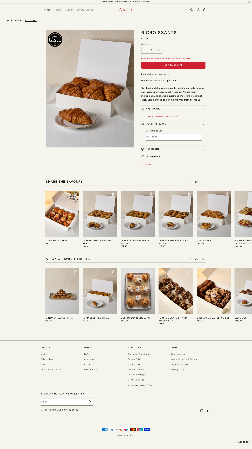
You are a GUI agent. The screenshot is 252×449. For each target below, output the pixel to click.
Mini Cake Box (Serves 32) (214, 317)
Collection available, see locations (162, 116)
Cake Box (241, 317)
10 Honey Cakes (55, 317)
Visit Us (44, 354)
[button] (49, 10)
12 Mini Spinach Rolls (135, 240)
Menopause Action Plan (140, 385)
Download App (178, 354)
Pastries (18, 20)
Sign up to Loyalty (180, 364)
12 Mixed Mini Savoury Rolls (97, 242)
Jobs (43, 364)
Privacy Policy (135, 364)
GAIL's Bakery (129, 435)
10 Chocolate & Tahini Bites (173, 319)
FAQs (87, 354)
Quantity (145, 44)
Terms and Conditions (139, 354)
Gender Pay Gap (136, 380)
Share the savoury (64, 181)
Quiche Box (204, 240)
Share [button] (148, 164)
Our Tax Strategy (136, 374)
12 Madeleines (92, 317)
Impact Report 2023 (51, 369)
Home (9, 20)
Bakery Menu (47, 359)
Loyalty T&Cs (177, 369)
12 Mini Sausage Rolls (173, 240)
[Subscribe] (90, 402)
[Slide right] (203, 182)
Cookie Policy (135, 359)
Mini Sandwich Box (57, 240)
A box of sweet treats (68, 259)
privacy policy (71, 409)
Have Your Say (91, 369)
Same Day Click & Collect (184, 359)
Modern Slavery (136, 369)
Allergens (89, 359)
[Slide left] (190, 182)
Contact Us (90, 364)
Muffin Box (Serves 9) (135, 317)
